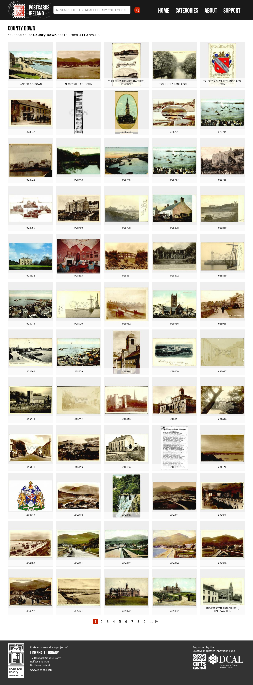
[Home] (16, 9)
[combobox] (91, 10)
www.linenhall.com (41, 670)
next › (157, 621)
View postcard (30, 64)
